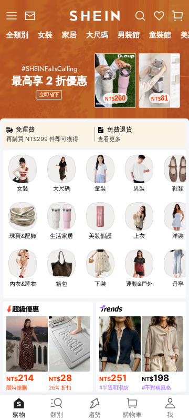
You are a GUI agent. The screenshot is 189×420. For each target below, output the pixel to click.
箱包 (61, 284)
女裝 (22, 188)
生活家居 (61, 236)
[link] (31, 15)
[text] (115, 98)
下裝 (100, 284)
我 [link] (170, 414)
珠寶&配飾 (22, 236)
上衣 (139, 236)
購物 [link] (19, 414)
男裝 (139, 188)
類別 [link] (56, 414)
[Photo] (22, 169)
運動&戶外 (139, 284)
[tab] (16, 36)
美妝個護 (100, 236)
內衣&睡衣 (22, 284)
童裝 (100, 188)
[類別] (10, 15)
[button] (177, 15)
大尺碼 (61, 188)
